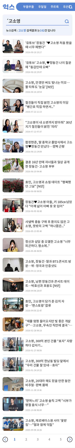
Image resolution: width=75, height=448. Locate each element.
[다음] (69, 439)
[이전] (5, 439)
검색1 (67, 21)
